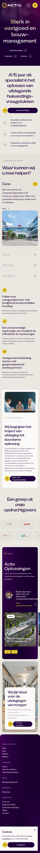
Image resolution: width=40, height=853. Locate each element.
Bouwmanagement (10, 782)
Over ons (5, 802)
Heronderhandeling (10, 772)
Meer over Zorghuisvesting (19, 478)
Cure (6, 184)
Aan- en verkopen (9, 769)
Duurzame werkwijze (10, 807)
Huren (4, 767)
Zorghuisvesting (15, 50)
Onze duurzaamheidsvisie (24, 604)
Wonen (8, 265)
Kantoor (8, 276)
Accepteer (21, 845)
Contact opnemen (19, 724)
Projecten (8, 56)
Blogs (4, 810)
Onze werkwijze (22, 110)
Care (6, 254)
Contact (24, 56)
